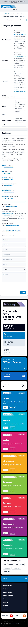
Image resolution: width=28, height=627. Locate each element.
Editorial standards (8, 595)
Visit (5, 407)
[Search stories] (26, 578)
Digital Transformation (8, 16)
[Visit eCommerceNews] (10, 477)
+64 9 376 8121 (8, 185)
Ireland (22, 564)
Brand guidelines (7, 585)
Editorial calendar (7, 592)
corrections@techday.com (13, 230)
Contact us (6, 588)
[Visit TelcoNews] (10, 540)
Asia (5, 564)
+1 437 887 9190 (8, 167)
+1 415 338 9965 (8, 198)
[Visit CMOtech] (10, 435)
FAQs (4, 599)
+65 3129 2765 (8, 173)
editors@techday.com (20, 34)
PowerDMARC (4, 625)
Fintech (17, 16)
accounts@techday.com (12, 225)
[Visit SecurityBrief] (10, 519)
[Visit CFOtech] (10, 393)
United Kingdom (16, 568)
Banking (14, 14)
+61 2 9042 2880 (8, 179)
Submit (23, 292)
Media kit (12, 407)
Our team (5, 605)
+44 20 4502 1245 (9, 192)
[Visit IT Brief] (10, 498)
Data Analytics (20, 14)
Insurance (22, 16)
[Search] (20, 20)
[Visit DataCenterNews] (10, 456)
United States (7, 571)
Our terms (5, 609)
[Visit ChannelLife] (10, 414)
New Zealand (7, 568)
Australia (10, 564)
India (16, 564)
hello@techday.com (11, 206)
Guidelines (19, 38)
